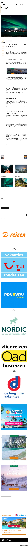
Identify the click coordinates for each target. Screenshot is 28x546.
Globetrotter (3, 42)
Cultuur (14, 26)
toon (10, 40)
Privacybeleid (10, 540)
